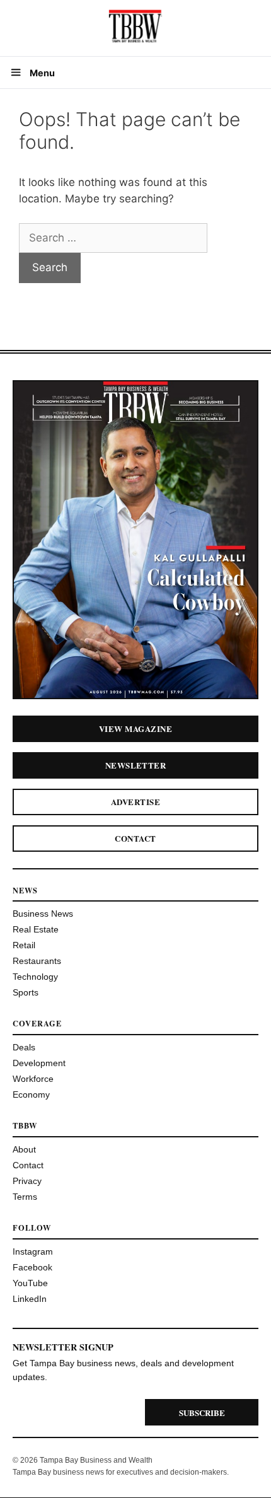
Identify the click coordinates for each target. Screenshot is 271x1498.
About (24, 1149)
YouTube (30, 1283)
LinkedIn (30, 1299)
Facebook (32, 1267)
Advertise (135, 802)
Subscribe (202, 1413)
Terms (25, 1197)
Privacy (27, 1181)
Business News (43, 914)
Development (39, 1063)
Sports (25, 992)
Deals (24, 1047)
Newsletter (135, 765)
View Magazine (135, 728)
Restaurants (37, 961)
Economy (31, 1094)
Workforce (33, 1079)
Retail (24, 945)
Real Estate (36, 929)
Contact (135, 838)
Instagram (33, 1251)
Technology (35, 977)
